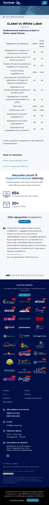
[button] (8, 275)
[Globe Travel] (9, 344)
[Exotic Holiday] (9, 353)
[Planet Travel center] (24, 336)
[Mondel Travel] (9, 336)
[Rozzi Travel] (24, 362)
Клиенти (6, 398)
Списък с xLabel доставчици (15, 166)
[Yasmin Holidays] (24, 370)
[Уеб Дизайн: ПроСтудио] (8, 473)
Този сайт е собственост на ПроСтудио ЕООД (21, 467)
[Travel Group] (39, 344)
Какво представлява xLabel (15, 161)
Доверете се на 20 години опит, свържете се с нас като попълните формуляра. (19, 448)
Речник (27, 394)
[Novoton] (24, 344)
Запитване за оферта (17, 443)
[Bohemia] (24, 319)
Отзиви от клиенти (33, 398)
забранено (13, 482)
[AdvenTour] (9, 370)
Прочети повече (17, 500)
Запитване (7, 402)
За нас (27, 390)
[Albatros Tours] (9, 362)
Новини (6, 390)
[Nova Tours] (39, 336)
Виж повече (24, 221)
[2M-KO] (9, 327)
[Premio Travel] (39, 319)
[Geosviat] (24, 327)
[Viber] (8, 456)
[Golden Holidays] (39, 353)
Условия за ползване (10, 463)
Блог (7, 17)
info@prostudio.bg (14, 425)
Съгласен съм (33, 500)
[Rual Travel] (39, 327)
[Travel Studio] (11, 2)
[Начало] (4, 17)
